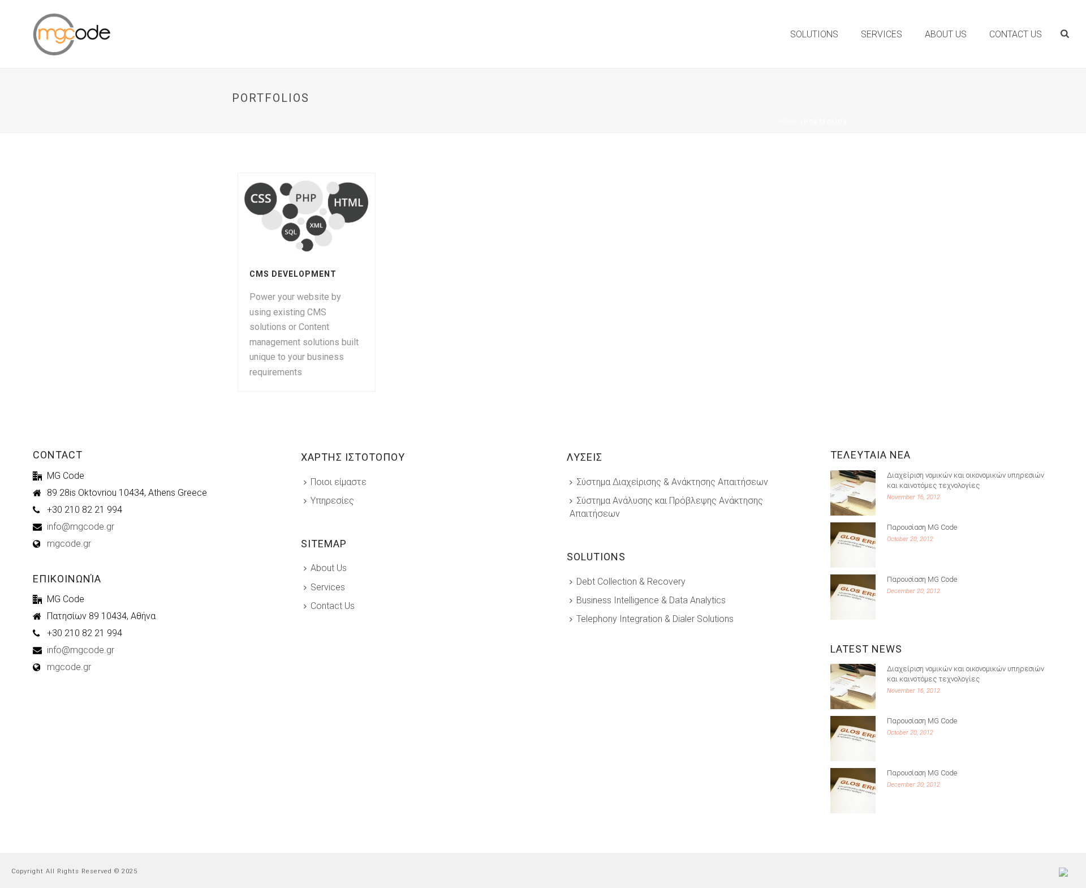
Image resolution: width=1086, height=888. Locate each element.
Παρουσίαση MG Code (922, 527)
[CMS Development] (327, 215)
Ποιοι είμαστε (339, 482)
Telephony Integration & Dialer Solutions (655, 619)
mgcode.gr (69, 544)
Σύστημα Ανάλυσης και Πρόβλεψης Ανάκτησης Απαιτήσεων (666, 507)
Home (788, 122)
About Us (329, 568)
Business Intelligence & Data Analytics (651, 600)
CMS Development (293, 273)
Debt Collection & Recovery (631, 581)
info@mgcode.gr (80, 527)
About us (946, 34)
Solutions (814, 34)
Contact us (1015, 34)
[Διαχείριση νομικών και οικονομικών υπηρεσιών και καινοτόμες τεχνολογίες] (853, 493)
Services (881, 34)
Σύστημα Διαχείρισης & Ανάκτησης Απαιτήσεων (672, 482)
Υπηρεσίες (332, 500)
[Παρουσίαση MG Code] (853, 545)
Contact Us (333, 605)
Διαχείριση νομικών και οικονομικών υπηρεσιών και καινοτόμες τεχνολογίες (965, 480)
